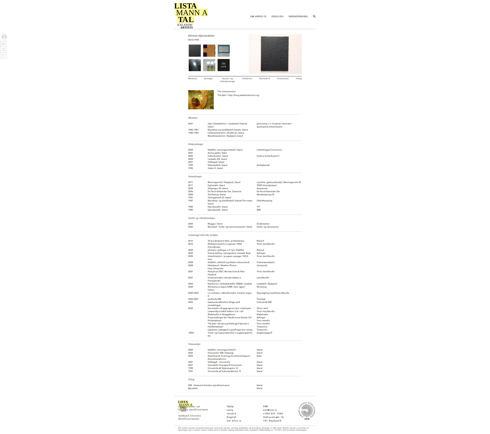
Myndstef (193, 389)
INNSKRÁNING (298, 16)
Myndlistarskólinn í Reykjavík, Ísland (225, 136)
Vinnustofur (283, 79)
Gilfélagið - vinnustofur (219, 362)
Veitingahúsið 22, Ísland (219, 198)
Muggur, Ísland (215, 224)
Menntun (192, 79)
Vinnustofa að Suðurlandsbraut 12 (224, 371)
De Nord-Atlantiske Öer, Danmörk (224, 192)
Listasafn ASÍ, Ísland (217, 159)
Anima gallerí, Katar (217, 153)
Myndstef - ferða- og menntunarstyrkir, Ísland (230, 227)
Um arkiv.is (234, 421)
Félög (299, 79)
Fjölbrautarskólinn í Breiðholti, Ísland (226, 133)
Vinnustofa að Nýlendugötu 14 (223, 368)
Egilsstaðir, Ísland (216, 186)
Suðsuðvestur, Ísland (218, 156)
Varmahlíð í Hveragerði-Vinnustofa (225, 365)
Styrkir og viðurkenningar (227, 80)
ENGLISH (278, 16)
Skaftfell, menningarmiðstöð (222, 350)
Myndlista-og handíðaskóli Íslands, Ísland (228, 130)
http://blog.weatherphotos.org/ (244, 95)
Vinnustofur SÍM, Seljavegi (220, 353)
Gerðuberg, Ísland (216, 195)
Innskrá (231, 414)
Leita (230, 410)
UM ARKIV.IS (258, 16)
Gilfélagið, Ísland (216, 162)
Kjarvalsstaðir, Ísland (218, 207)
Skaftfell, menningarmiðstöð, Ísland (225, 150)
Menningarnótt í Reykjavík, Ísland (224, 182)
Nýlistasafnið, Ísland (217, 165)
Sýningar (208, 79)
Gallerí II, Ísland (215, 168)
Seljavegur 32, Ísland (218, 189)
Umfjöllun (247, 79)
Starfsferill (264, 79)
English (232, 417)
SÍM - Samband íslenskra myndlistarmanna (208, 385)
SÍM (265, 406)
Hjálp (230, 406)
